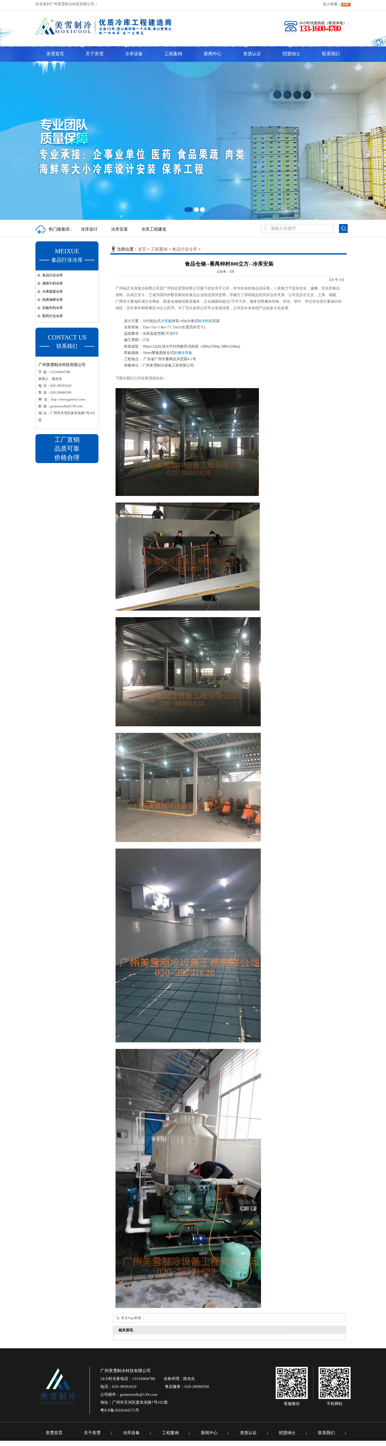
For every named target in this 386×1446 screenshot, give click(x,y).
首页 (142, 249)
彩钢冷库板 (183, 353)
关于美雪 (94, 53)
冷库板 (166, 321)
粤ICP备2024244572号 (119, 1410)
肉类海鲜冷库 (52, 300)
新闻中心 (213, 53)
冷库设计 (89, 229)
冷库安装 (119, 229)
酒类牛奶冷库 (52, 283)
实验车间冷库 (52, 308)
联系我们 (331, 53)
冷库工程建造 (153, 229)
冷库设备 (134, 53)
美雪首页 (55, 53)
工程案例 (173, 53)
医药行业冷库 (52, 316)
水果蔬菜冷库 (52, 291)
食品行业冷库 (52, 275)
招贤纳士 (291, 53)
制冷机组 (205, 321)
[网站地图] (346, 4)
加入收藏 (330, 4)
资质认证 (252, 53)
